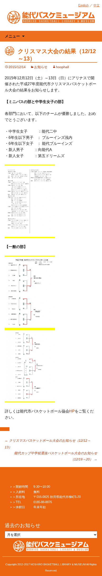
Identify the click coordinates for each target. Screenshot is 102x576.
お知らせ (40, 67)
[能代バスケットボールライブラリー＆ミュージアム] (51, 20)
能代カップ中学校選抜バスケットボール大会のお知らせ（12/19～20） (55, 456)
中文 (96, 5)
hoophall (62, 67)
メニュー (12, 36)
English (83, 5)
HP (72, 411)
